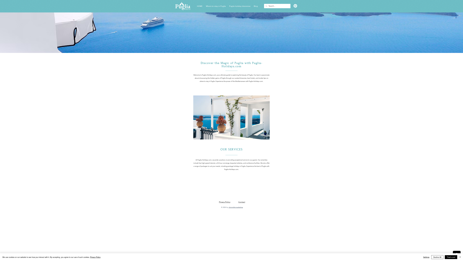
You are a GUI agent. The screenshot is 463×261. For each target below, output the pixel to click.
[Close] (460, 257)
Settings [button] (426, 257)
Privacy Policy (224, 202)
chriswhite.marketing (236, 207)
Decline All (437, 257)
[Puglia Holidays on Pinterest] (295, 6)
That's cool (451, 257)
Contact (241, 202)
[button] (240, 6)
